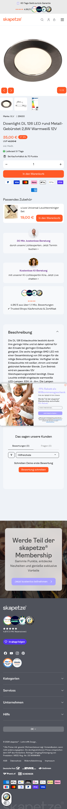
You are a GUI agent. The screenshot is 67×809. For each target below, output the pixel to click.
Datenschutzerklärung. (50, 421)
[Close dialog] (65, 385)
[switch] (6, 803)
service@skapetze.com (57, 419)
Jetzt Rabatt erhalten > (50, 413)
